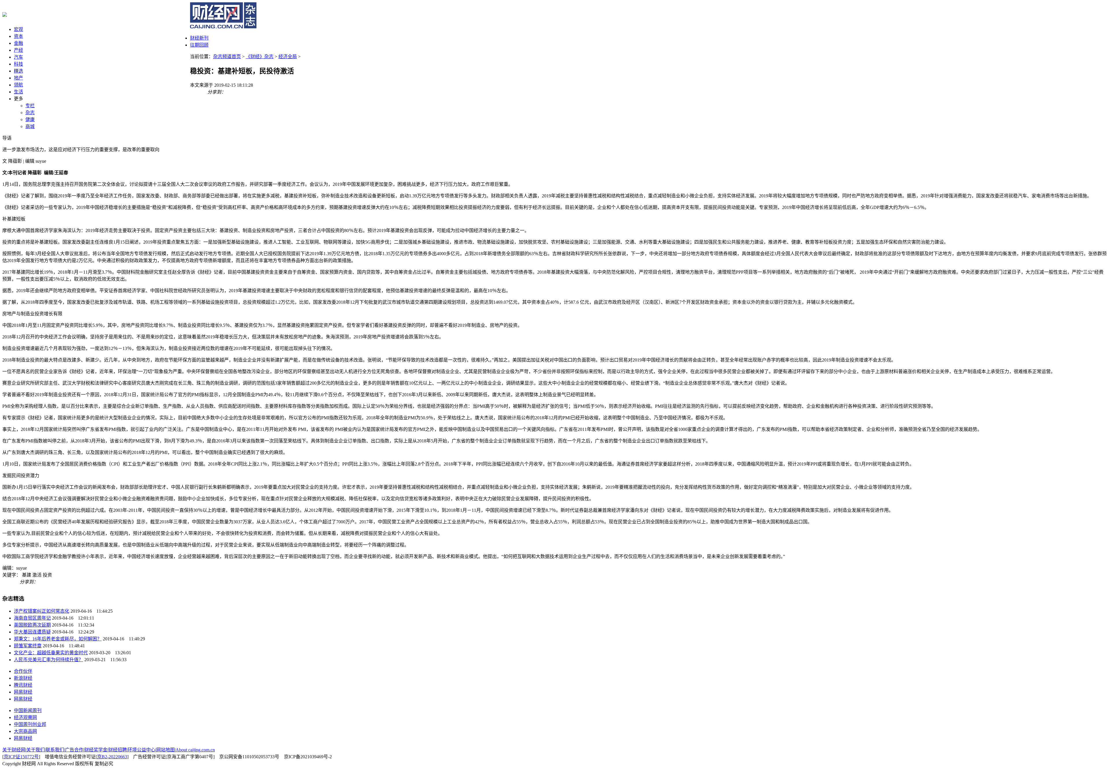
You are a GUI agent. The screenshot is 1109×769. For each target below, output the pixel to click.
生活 (18, 91)
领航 (18, 84)
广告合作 (74, 749)
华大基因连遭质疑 (32, 631)
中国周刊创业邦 (30, 724)
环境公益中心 (141, 749)
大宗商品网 (25, 731)
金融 (18, 43)
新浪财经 (23, 678)
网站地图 (165, 749)
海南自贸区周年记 (32, 618)
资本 (18, 36)
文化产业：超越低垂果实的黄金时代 (51, 652)
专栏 (30, 105)
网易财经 (23, 692)
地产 (18, 77)
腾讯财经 (23, 685)
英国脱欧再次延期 (32, 624)
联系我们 (55, 749)
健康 (30, 119)
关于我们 (35, 749)
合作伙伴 (23, 671)
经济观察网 (25, 717)
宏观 (18, 29)
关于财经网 (13, 749)
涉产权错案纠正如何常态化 (41, 611)
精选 (18, 70)
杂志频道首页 (227, 56)
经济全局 (287, 56)
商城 (30, 126)
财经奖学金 (95, 749)
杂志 (30, 112)
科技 (18, 64)
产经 (18, 50)
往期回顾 (199, 44)
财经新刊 (199, 38)
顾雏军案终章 (28, 645)
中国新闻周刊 (28, 710)
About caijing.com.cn (195, 749)
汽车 (18, 57)
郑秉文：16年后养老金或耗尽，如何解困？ (58, 638)
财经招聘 (117, 749)
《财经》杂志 (259, 56)
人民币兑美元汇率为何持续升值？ (48, 659)
